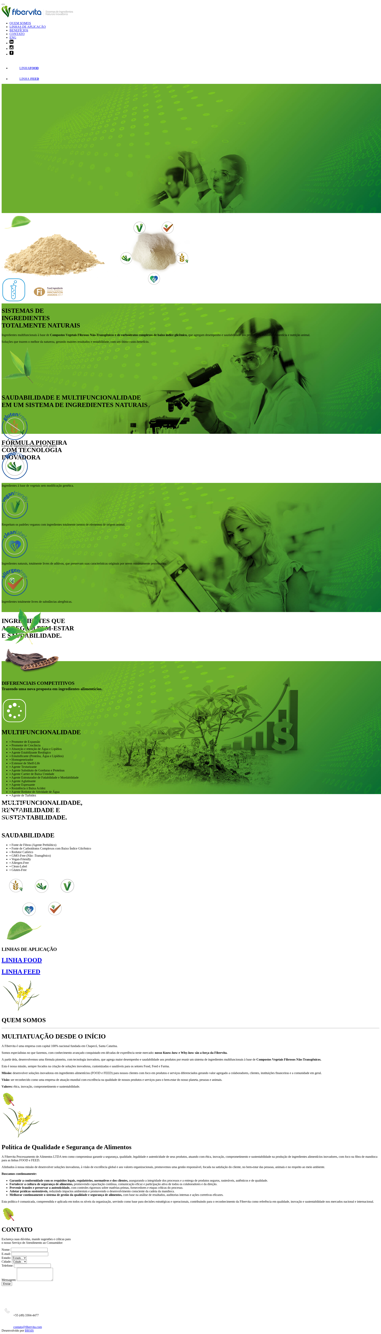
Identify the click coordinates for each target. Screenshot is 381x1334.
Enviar (7, 1283)
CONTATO (17, 34)
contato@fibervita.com (27, 1327)
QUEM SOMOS (20, 23)
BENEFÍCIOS (19, 30)
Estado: (6, 1257)
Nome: (6, 1249)
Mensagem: (9, 1280)
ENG (13, 37)
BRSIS (29, 1330)
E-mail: (6, 1254)
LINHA (29, 68)
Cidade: (6, 1261)
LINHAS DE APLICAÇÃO (28, 26)
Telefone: (7, 1265)
